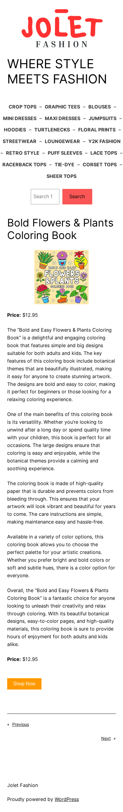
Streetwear (19, 141)
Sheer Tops (61, 176)
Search (77, 196)
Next (106, 738)
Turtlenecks (52, 130)
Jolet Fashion (22, 785)
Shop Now (24, 683)
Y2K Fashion (104, 141)
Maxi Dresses (62, 118)
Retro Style (22, 153)
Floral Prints (97, 130)
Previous (20, 724)
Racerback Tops (24, 164)
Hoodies (15, 130)
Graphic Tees (62, 107)
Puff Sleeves (65, 153)
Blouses (99, 107)
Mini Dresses (19, 118)
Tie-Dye (64, 164)
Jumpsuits (102, 118)
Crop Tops (22, 107)
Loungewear (62, 141)
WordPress (67, 799)
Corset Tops (100, 164)
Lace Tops (103, 153)
